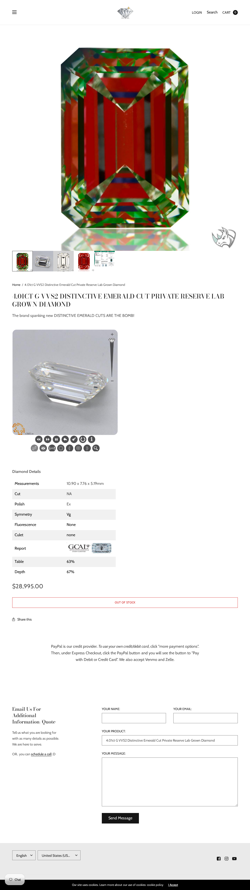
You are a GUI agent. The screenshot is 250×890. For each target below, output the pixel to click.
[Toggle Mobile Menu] (17, 12)
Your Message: (114, 753)
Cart (226, 12)
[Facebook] (219, 859)
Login (197, 12)
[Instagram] (226, 859)
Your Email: (182, 709)
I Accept (173, 884)
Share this (24, 619)
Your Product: (114, 731)
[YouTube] (234, 859)
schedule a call (41, 754)
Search (212, 12)
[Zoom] (125, 138)
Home (16, 285)
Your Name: (111, 709)
